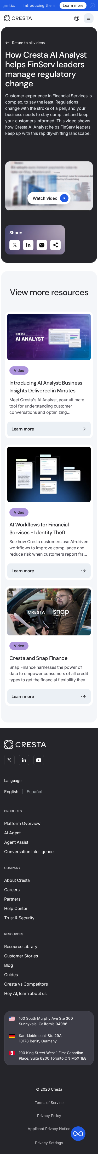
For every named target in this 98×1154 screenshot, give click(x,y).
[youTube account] (38, 760)
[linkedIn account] (24, 760)
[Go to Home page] (25, 18)
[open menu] (88, 18)
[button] (76, 18)
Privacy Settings (49, 1142)
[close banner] (93, 5)
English (11, 791)
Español (34, 791)
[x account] (9, 760)
